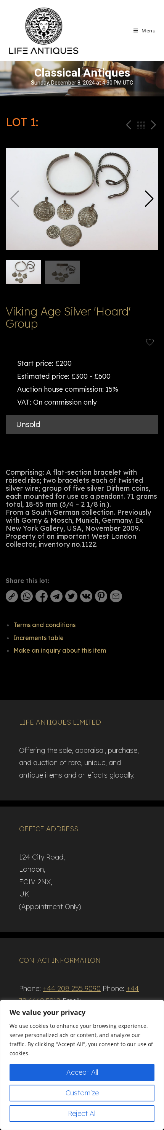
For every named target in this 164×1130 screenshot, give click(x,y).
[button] (149, 198)
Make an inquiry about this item (59, 650)
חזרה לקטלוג (140, 126)
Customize (82, 1092)
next (153, 126)
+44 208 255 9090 (72, 988)
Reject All (82, 1113)
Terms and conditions (44, 625)
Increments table (38, 638)
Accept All (82, 1072)
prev (128, 126)
